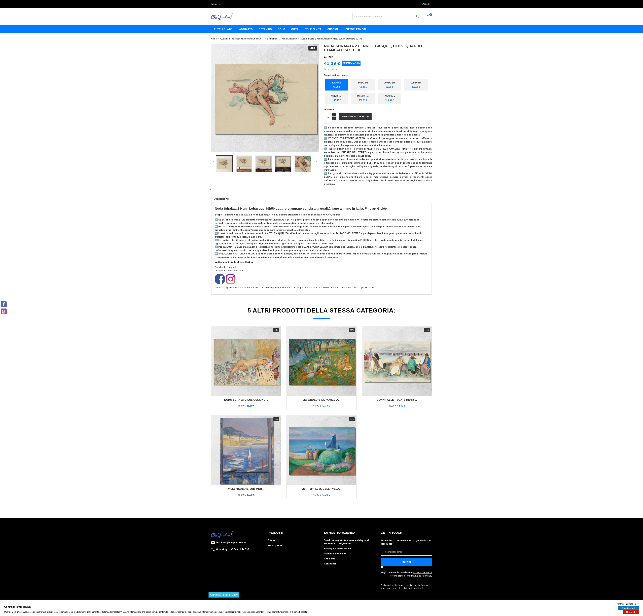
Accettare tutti (628, 608)
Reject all (630, 612)
